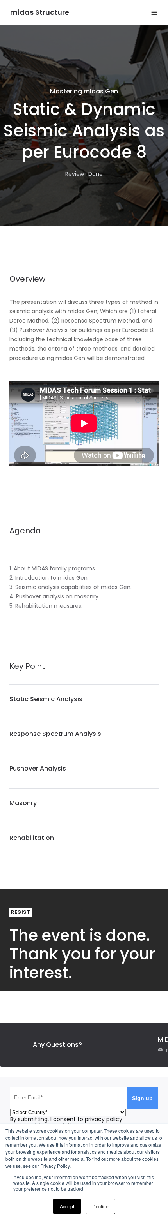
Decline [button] (100, 1206)
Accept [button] (67, 1206)
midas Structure (39, 12)
